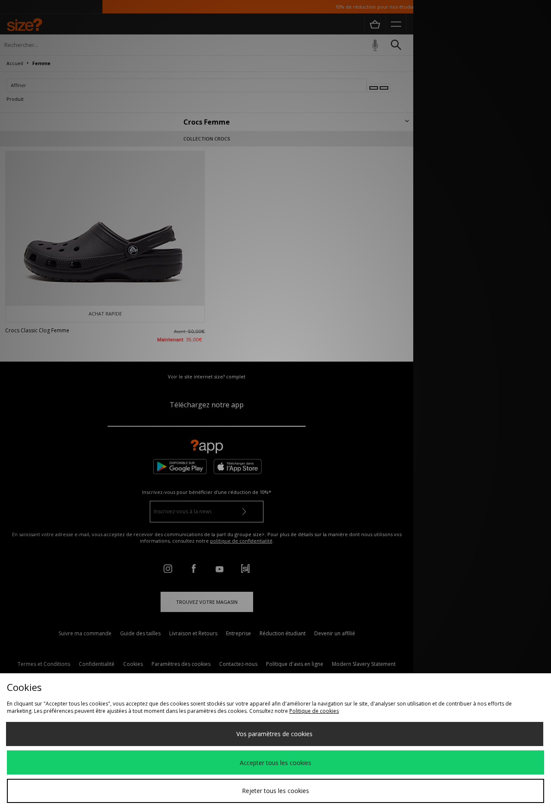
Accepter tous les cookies (275, 763)
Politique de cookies (314, 711)
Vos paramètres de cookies (274, 734)
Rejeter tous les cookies (275, 791)
